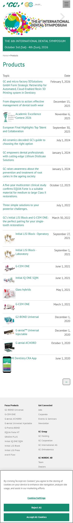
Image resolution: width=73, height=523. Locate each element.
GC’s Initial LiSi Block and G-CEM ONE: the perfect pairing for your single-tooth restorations (25, 221)
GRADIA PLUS (11, 436)
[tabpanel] (36, 30)
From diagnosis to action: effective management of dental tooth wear (23, 103)
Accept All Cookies (36, 517)
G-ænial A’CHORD (26, 343)
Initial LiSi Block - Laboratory (26, 252)
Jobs (40, 409)
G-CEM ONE (23, 266)
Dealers (42, 466)
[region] (36, 496)
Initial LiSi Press (12, 450)
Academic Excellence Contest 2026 (28, 115)
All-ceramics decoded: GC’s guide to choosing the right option (24, 141)
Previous (10, 17)
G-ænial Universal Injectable (18, 423)
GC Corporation (45, 440)
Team (40, 462)
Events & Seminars (47, 418)
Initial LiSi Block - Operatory (32, 234)
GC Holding (43, 436)
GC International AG (47, 445)
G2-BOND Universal (27, 317)
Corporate (43, 414)
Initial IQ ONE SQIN (27, 278)
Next (62, 17)
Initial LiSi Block (12, 445)
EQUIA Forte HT (12, 432)
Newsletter (43, 423)
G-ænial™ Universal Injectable (27, 332)
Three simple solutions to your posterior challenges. (21, 207)
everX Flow (10, 454)
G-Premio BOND (12, 427)
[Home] (13, 4)
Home (5, 55)
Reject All (36, 507)
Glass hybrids (23, 289)
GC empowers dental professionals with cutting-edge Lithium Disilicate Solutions (24, 156)
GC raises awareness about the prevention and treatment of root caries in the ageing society (22, 172)
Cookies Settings (36, 498)
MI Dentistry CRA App (23, 358)
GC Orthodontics (46, 449)
